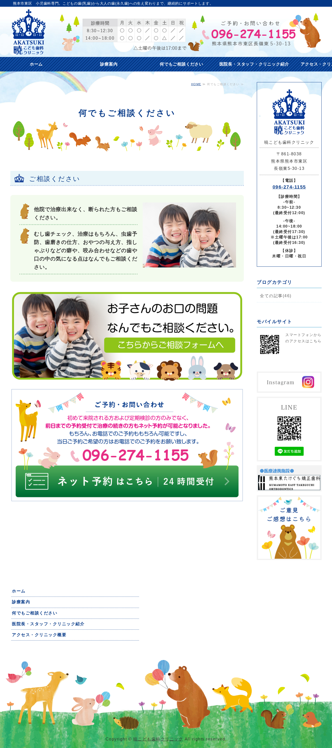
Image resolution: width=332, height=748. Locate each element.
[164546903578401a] (127, 501)
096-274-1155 (289, 187)
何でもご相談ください (181, 64)
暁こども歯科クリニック (158, 739)
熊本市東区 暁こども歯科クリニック (28, 32)
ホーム (36, 64)
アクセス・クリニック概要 (39, 635)
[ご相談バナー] (127, 380)
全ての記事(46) (276, 296)
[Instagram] (289, 388)
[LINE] (289, 456)
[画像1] (289, 486)
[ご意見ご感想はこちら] (289, 555)
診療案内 (108, 64)
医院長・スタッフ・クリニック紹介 (254, 64)
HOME (196, 84)
